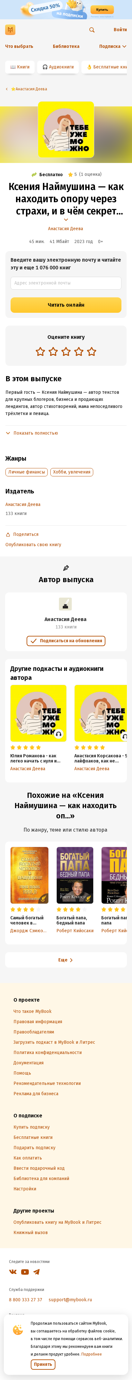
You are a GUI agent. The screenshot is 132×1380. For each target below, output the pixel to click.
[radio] (40, 351)
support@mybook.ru (70, 1300)
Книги (23, 67)
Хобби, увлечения (71, 472)
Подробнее (91, 1354)
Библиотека (66, 46)
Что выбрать (19, 46)
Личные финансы (26, 472)
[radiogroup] (66, 352)
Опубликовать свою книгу (33, 544)
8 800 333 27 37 (25, 1300)
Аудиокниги (61, 67)
